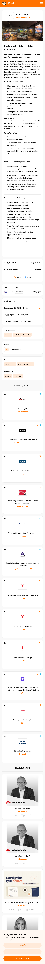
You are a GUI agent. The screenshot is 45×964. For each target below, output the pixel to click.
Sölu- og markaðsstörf (25, 364)
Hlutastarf (17, 335)
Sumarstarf (27, 335)
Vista (19, 277)
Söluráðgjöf (18, 376)
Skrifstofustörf (10, 364)
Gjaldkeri (8, 376)
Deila (29, 277)
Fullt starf (8, 335)
